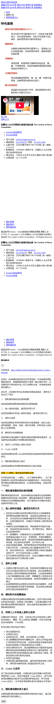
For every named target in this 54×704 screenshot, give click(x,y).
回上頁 (4, 117)
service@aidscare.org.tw (26, 139)
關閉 (3, 701)
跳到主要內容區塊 (9, 2)
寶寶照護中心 (12, 17)
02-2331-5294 (39, 142)
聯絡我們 (10, 224)
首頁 (8, 12)
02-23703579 (21, 142)
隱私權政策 (11, 227)
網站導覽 (10, 222)
